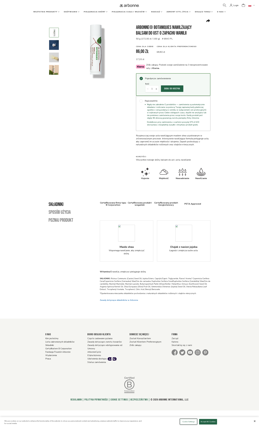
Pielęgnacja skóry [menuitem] (94, 12)
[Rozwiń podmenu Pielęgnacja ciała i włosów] (146, 12)
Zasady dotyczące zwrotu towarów (104, 341)
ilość (147, 84)
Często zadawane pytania (99, 338)
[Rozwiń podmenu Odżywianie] (78, 12)
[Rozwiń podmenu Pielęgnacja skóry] (106, 12)
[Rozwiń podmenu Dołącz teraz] (212, 12)
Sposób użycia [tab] (60, 212)
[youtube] (190, 352)
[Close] (255, 421)
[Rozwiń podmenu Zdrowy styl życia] (189, 12)
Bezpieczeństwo (139, 399)
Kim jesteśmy (51, 338)
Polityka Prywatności (96, 399)
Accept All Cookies (208, 422)
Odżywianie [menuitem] (70, 12)
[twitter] (182, 352)
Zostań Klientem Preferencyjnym (145, 341)
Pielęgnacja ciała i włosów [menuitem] (128, 12)
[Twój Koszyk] (243, 5)
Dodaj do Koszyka (172, 88)
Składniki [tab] (56, 204)
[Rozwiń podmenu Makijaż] (161, 12)
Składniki (49, 345)
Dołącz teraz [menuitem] (203, 12)
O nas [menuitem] (220, 12)
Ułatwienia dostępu (97, 358)
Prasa (48, 358)
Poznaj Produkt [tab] (61, 220)
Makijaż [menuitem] (155, 12)
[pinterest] (205, 352)
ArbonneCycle (94, 351)
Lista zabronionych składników (60, 341)
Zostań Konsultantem (140, 338)
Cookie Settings (119, 399)
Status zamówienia (96, 362)
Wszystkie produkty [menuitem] (45, 12)
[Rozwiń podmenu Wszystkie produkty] (58, 12)
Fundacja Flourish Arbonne (58, 351)
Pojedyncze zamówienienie (158, 78)
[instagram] (198, 352)
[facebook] (175, 352)
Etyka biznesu (94, 355)
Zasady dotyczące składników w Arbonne (119, 300)
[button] (224, 5)
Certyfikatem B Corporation (58, 348)
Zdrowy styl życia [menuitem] (177, 12)
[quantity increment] (156, 89)
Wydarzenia (51, 355)
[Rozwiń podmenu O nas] (225, 12)
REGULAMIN (76, 399)
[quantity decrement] (147, 89)
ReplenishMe (151, 100)
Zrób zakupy (135, 345)
